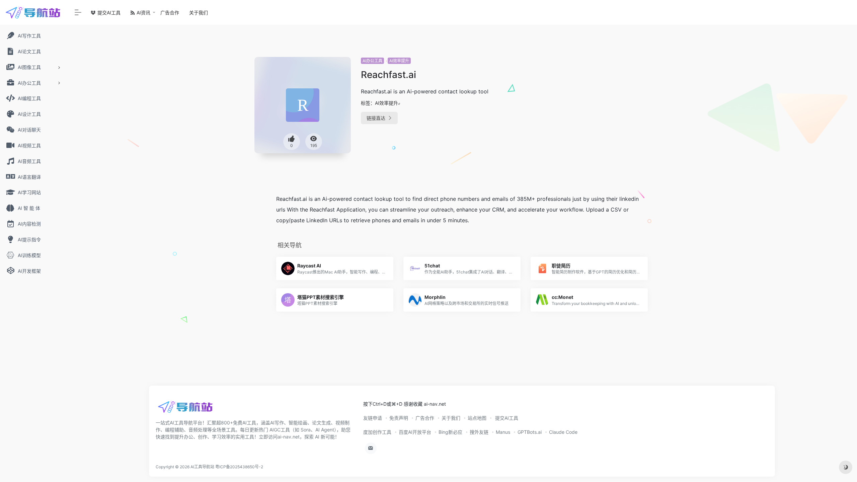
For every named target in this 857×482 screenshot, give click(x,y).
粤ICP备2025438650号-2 (239, 466)
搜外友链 (479, 432)
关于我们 (198, 12)
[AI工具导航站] (186, 409)
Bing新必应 (450, 432)
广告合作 (169, 12)
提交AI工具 (108, 12)
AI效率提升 (399, 60)
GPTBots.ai (530, 432)
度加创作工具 (377, 432)
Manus (503, 432)
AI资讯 (142, 12)
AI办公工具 (372, 60)
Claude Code (563, 432)
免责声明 (398, 418)
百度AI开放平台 (415, 432)
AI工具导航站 (202, 466)
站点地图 (477, 418)
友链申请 (372, 418)
